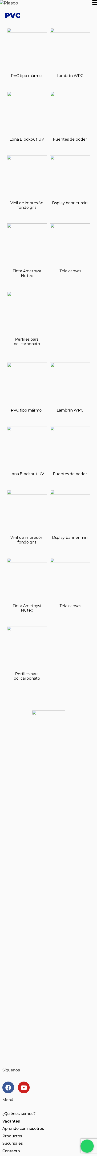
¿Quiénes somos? (19, 1113)
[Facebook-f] (8, 1087)
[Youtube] (24, 1087)
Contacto (11, 1151)
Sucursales (12, 1143)
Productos (12, 1136)
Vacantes (11, 1121)
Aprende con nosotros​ (23, 1128)
